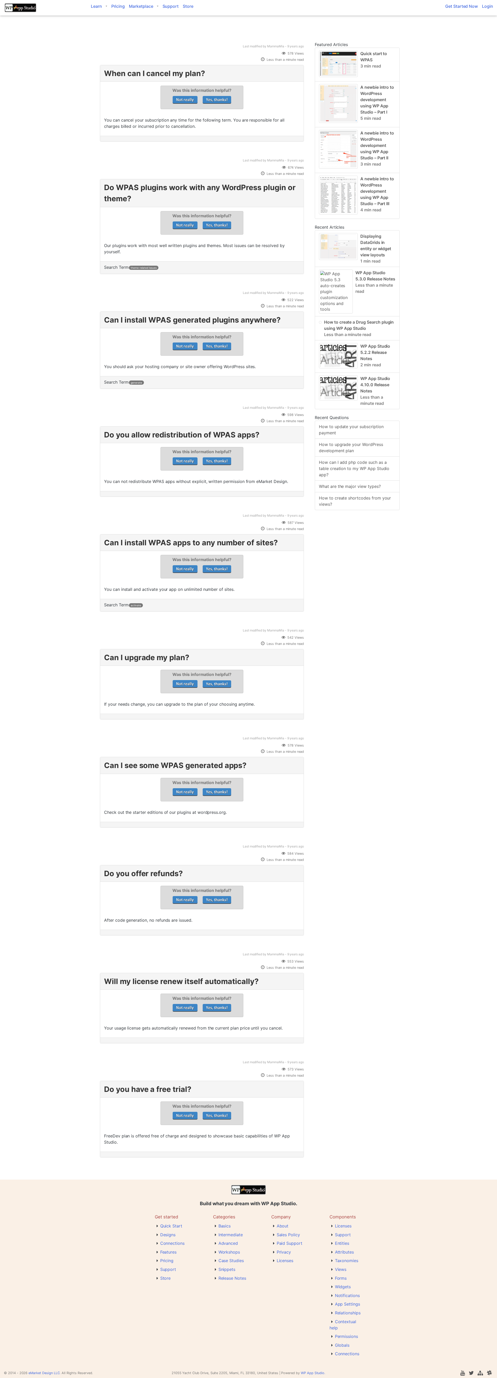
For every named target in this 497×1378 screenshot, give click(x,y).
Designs (168, 1234)
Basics (224, 1225)
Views (341, 1269)
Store (188, 6)
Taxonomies (347, 1260)
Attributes (344, 1252)
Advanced (228, 1243)
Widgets (343, 1286)
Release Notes (232, 1278)
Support (171, 6)
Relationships (348, 1312)
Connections (172, 1243)
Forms (341, 1278)
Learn (96, 6)
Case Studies (231, 1260)
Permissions (346, 1336)
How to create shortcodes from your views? (355, 501)
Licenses (285, 1260)
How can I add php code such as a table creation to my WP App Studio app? (354, 468)
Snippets (227, 1269)
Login (487, 6)
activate (136, 605)
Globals (342, 1345)
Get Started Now (461, 6)
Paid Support (289, 1243)
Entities (342, 1243)
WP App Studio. (313, 1373)
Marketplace (141, 6)
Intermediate (230, 1234)
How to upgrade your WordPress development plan (351, 447)
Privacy (284, 1252)
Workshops (229, 1252)
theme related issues (143, 267)
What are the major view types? (350, 486)
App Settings (347, 1304)
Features (168, 1252)
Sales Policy (288, 1234)
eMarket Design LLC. (44, 1373)
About (283, 1225)
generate (136, 382)
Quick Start (171, 1225)
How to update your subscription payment (351, 429)
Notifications (347, 1295)
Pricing (118, 6)
